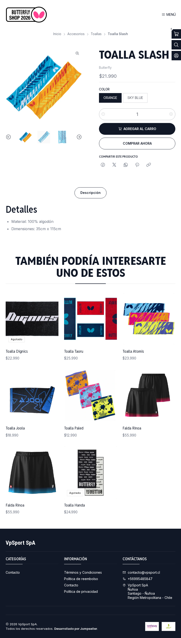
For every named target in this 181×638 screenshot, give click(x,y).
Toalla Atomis (133, 351)
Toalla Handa (74, 505)
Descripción (90, 193)
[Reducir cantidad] (103, 114)
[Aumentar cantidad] (171, 114)
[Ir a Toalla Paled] (90, 395)
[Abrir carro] (176, 34)
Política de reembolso (81, 579)
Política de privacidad (81, 591)
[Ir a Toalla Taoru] (90, 318)
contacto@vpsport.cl (144, 572)
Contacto (13, 572)
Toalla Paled (73, 428)
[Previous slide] (9, 137)
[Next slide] (78, 137)
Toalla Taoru (73, 351)
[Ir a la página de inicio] (26, 14)
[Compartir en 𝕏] (114, 165)
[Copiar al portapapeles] (148, 165)
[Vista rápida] (50, 318)
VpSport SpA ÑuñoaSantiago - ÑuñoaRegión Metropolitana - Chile (150, 591)
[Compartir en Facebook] (103, 165)
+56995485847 (140, 579)
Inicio (57, 34)
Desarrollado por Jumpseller (75, 628)
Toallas (96, 34)
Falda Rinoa (132, 428)
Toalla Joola (15, 428)
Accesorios (76, 34)
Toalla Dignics (17, 351)
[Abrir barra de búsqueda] (176, 44)
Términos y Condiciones (83, 572)
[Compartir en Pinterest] (137, 165)
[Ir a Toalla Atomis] (149, 318)
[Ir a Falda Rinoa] (149, 395)
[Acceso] (176, 55)
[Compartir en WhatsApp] (126, 165)
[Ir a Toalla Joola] (32, 395)
